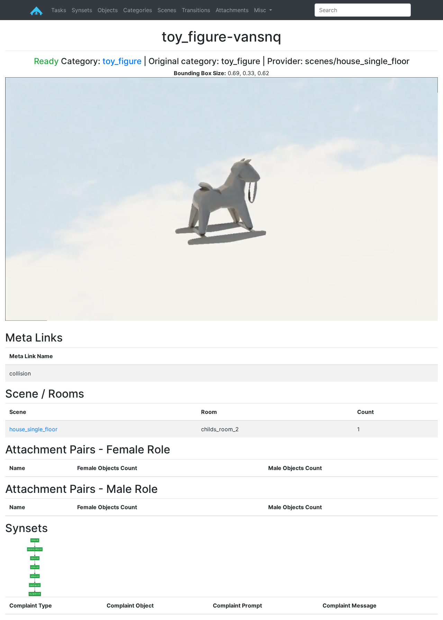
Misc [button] (261, 10)
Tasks (58, 10)
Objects (108, 10)
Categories (137, 10)
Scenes (166, 10)
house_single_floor (33, 429)
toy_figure (122, 61)
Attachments (232, 10)
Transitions (196, 10)
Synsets (82, 10)
